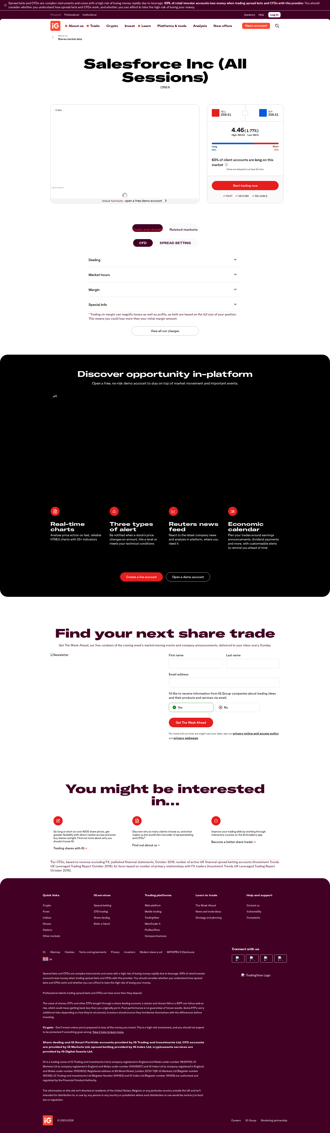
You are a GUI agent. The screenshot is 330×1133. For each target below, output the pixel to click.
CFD (143, 243)
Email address (178, 674)
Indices (47, 917)
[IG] (55, 26)
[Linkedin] (280, 959)
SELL (223, 111)
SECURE (243, 196)
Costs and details (147, 229)
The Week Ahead (206, 905)
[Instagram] (252, 959)
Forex (46, 911)
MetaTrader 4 (152, 923)
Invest (130, 26)
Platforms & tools (171, 26)
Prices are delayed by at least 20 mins (245, 169)
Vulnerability (254, 911)
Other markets (51, 936)
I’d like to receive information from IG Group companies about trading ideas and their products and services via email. (222, 695)
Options (47, 930)
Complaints (253, 917)
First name (176, 655)
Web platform (153, 905)
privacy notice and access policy (256, 733)
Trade (94, 26)
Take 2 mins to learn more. (108, 1032)
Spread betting (102, 905)
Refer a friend (102, 923)
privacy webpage (186, 738)
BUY (270, 111)
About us (76, 26)
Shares (47, 923)
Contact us (253, 905)
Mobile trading (153, 911)
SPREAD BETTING (175, 243)
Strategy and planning (209, 917)
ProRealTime (152, 930)
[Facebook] (238, 959)
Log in (274, 14)
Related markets (184, 229)
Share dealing (102, 917)
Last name (233, 655)
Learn (146, 26)
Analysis (200, 26)
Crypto (112, 26)
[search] (277, 25)
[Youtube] (266, 959)
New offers (223, 26)
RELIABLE (261, 196)
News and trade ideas (208, 911)
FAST (229, 196)
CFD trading (101, 911)
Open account (256, 25)
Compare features (156, 936)
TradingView (152, 917)
